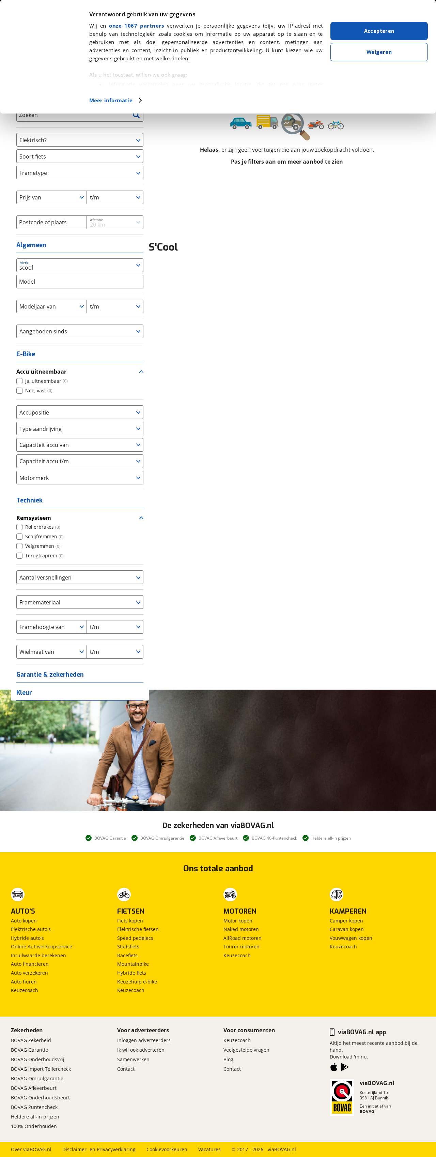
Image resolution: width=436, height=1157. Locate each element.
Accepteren (379, 31)
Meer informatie (111, 100)
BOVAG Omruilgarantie (37, 1078)
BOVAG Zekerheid (31, 1040)
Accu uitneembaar (41, 371)
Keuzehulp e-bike (137, 981)
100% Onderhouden (34, 1126)
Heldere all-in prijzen (35, 1116)
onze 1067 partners (136, 25)
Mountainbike (133, 964)
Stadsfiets (128, 946)
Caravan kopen (347, 929)
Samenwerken (133, 1059)
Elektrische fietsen (138, 929)
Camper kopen (346, 920)
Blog (228, 1059)
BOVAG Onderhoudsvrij (37, 1059)
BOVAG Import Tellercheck (41, 1069)
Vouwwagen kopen (351, 938)
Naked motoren (241, 929)
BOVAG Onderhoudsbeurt (40, 1097)
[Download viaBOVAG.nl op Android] (345, 1068)
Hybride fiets (131, 973)
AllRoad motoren (242, 938)
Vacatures (209, 1149)
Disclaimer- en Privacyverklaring (99, 1149)
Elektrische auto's (31, 929)
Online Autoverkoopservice (41, 946)
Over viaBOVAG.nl (31, 1149)
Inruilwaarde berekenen (38, 955)
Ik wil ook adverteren (141, 1050)
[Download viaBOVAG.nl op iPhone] (334, 1068)
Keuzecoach (24, 990)
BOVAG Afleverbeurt (34, 1088)
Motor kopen (237, 920)
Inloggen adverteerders (144, 1040)
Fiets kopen (130, 920)
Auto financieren (30, 964)
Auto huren (24, 981)
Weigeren (379, 52)
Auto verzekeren (29, 973)
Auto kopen (24, 920)
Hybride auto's (27, 938)
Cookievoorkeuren (166, 1149)
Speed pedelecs (135, 938)
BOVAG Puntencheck (34, 1107)
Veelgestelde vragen (246, 1050)
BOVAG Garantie (29, 1050)
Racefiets (127, 955)
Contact (126, 1069)
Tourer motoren (241, 946)
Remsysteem (33, 518)
